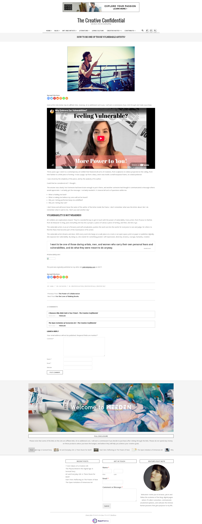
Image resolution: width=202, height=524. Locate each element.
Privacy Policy (89, 515)
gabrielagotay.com (88, 267)
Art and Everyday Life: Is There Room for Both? (64, 450)
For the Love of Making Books (67, 296)
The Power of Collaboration (69, 294)
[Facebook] (48, 98)
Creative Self (100, 286)
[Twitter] (51, 98)
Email (49, 363)
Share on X (147, 248)
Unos (102, 515)
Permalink (62, 316)
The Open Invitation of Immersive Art (138, 450)
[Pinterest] (54, 98)
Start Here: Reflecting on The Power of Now (103, 450)
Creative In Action (77, 286)
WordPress (113, 515)
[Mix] (60, 98)
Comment (50, 339)
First (104, 474)
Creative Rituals (90, 286)
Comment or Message (113, 487)
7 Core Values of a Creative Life (77, 466)
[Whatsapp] (63, 98)
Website (49, 367)
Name (49, 359)
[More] (66, 98)
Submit (106, 506)
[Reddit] (57, 98)
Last (115, 474)
